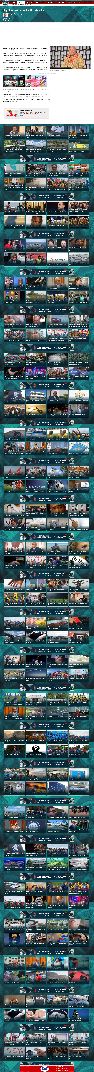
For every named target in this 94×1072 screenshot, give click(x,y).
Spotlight (71, 2)
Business (40, 2)
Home (13, 2)
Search (30, 4)
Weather (23, 4)
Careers (60, 2)
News (20, 2)
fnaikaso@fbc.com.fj (12, 16)
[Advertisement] (47, 33)
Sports (30, 2)
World (50, 2)
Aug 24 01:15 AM (15, 4)
